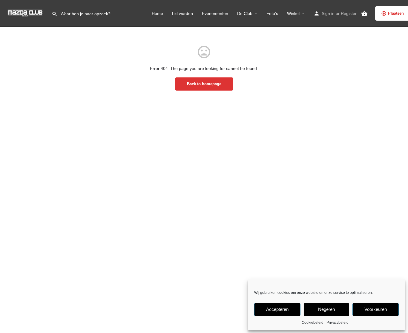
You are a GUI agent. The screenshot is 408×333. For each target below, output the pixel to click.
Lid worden (182, 13)
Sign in (328, 13)
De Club (244, 13)
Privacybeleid (337, 322)
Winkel (293, 13)
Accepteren (277, 309)
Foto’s (272, 13)
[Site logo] (25, 12)
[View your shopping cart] (364, 13)
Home (157, 13)
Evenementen (215, 13)
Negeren (326, 309)
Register (349, 13)
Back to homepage (204, 84)
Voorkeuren (375, 309)
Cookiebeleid (312, 322)
